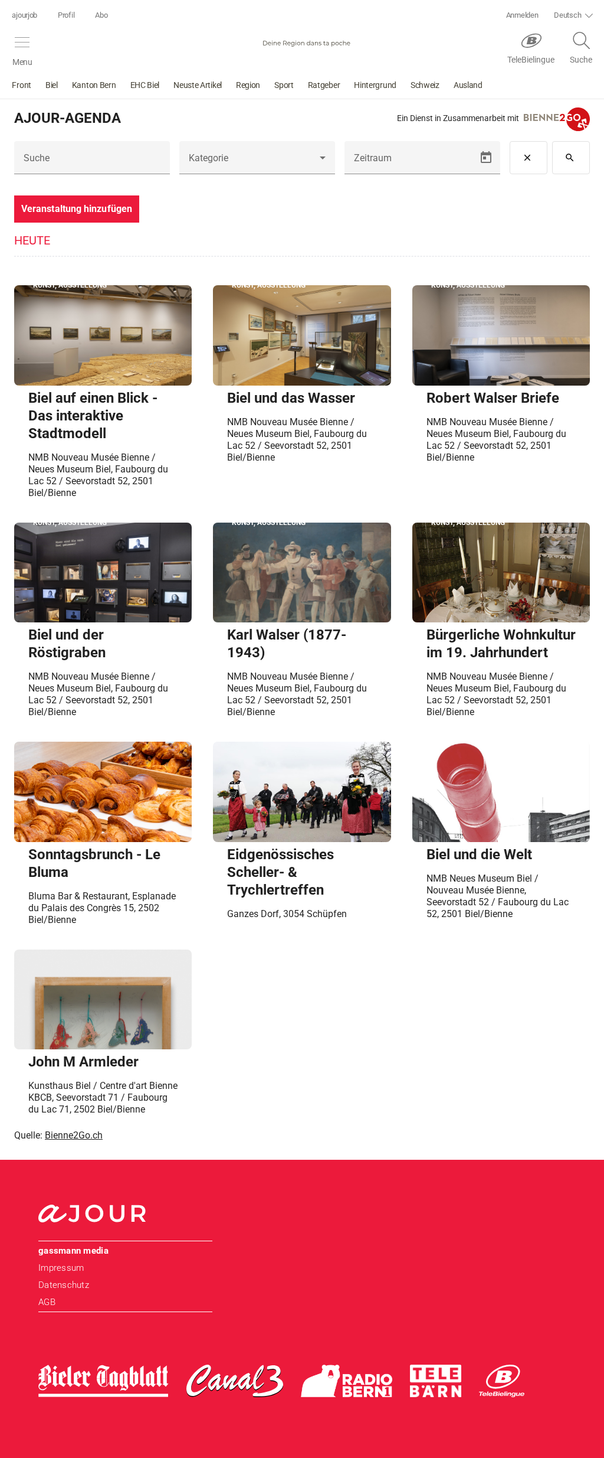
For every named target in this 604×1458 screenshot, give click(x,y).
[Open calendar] (486, 157)
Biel (51, 85)
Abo (101, 15)
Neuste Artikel (197, 85)
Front (21, 85)
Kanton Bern (94, 85)
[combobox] (257, 162)
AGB (46, 1302)
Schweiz (425, 85)
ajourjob (24, 15)
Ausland (468, 85)
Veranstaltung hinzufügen (76, 208)
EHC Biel (145, 85)
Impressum (61, 1268)
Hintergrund (375, 85)
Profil (66, 15)
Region (248, 85)
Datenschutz (63, 1285)
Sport (284, 85)
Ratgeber (324, 85)
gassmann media (73, 1250)
